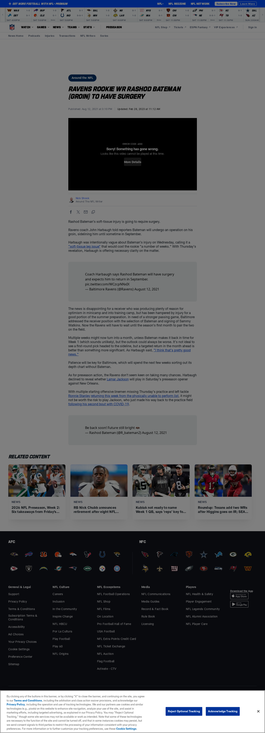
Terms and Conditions (28, 700)
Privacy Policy (16, 704)
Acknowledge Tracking (223, 711)
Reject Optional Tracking (184, 711)
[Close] (258, 711)
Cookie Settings (126, 728)
